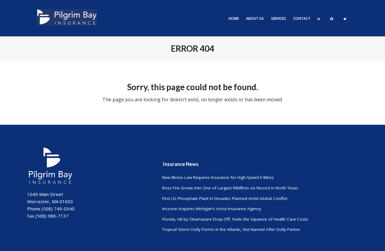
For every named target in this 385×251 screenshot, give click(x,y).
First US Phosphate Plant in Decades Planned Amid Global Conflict (224, 198)
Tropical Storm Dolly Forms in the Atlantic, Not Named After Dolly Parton (231, 229)
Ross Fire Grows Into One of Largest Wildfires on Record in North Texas (230, 188)
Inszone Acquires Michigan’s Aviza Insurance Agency (211, 208)
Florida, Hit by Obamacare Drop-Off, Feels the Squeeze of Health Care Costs (235, 219)
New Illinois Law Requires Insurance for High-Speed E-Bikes (218, 177)
